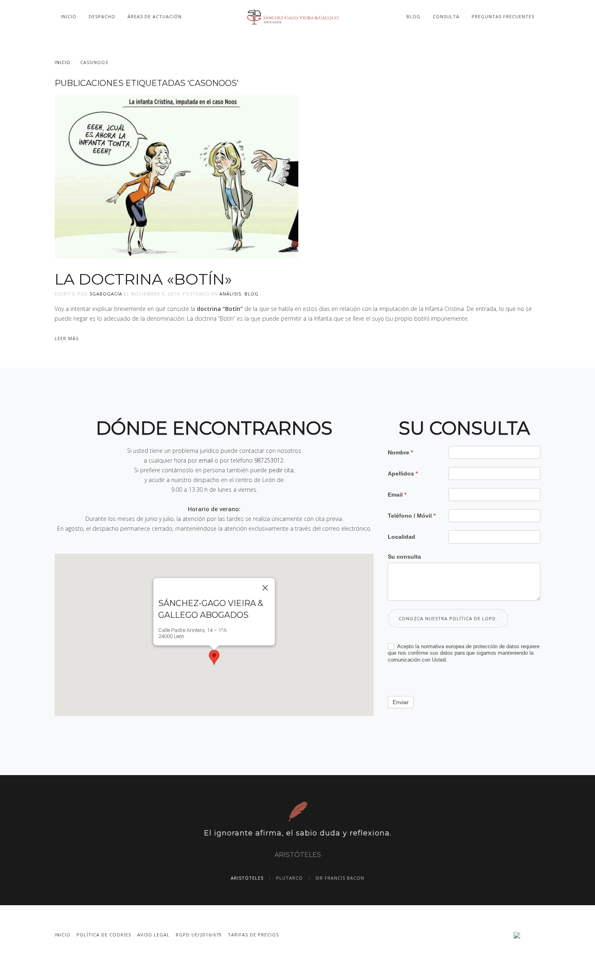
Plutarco (289, 878)
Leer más (67, 338)
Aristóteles (247, 878)
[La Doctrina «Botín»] (176, 176)
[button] (214, 657)
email (206, 460)
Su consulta (404, 556)
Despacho (102, 16)
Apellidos (403, 473)
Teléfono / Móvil (412, 515)
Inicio (68, 16)
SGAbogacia (105, 294)
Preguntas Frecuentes (503, 16)
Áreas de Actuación (155, 16)
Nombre (400, 452)
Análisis (230, 294)
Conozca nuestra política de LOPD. (448, 618)
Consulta (446, 16)
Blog (413, 16)
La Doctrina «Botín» (143, 279)
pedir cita (281, 470)
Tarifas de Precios (253, 935)
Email (397, 494)
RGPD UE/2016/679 (199, 935)
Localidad (401, 536)
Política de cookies (103, 935)
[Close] (265, 588)
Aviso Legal (153, 935)
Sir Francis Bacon (339, 878)
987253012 (268, 460)
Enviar (401, 702)
